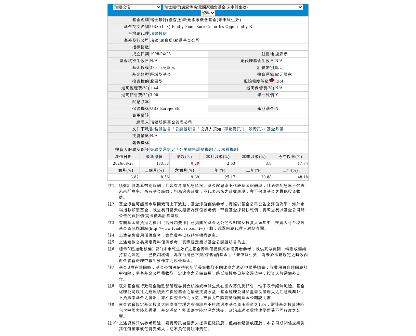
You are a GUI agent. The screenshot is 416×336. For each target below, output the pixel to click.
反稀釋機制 (227, 149)
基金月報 (275, 129)
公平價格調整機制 (196, 149)
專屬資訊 (232, 129)
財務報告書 (160, 129)
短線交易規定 (163, 149)
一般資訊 (252, 129)
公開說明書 (185, 129)
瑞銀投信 (158, 33)
